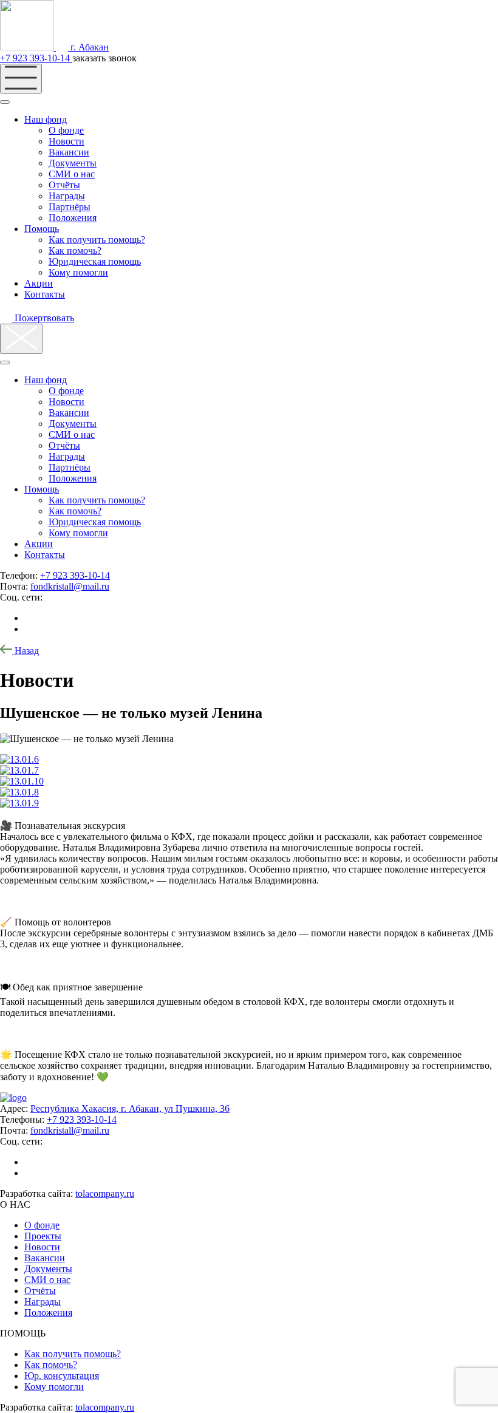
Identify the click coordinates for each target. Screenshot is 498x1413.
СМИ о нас (72, 174)
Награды (67, 196)
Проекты (42, 1236)
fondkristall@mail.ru (69, 586)
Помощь (41, 228)
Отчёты (64, 185)
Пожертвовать (43, 318)
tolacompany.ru (104, 1193)
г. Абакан (88, 47)
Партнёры (69, 207)
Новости (66, 141)
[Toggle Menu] (5, 102)
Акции (38, 283)
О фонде (66, 130)
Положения (73, 218)
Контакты (44, 294)
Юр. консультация (61, 1375)
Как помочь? (75, 250)
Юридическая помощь (95, 261)
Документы (73, 163)
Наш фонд (45, 119)
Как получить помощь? (97, 239)
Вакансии (69, 152)
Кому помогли (78, 272)
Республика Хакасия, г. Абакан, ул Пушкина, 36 (130, 1108)
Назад (25, 650)
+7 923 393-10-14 (36, 58)
